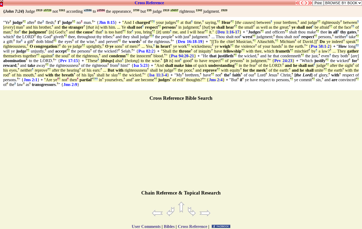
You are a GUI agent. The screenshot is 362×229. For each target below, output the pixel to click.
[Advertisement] (181, 148)
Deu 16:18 (187, 41)
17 (237, 32)
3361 (62, 10)
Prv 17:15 (69, 60)
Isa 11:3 (156, 75)
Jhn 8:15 (107, 22)
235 (149, 10)
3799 (136, 10)
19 (200, 41)
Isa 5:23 (141, 65)
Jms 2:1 (30, 79)
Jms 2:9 (70, 84)
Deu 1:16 (225, 32)
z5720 (47, 10)
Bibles (169, 226)
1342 (199, 10)
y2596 (101, 10)
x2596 (88, 10)
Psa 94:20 (179, 56)
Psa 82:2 (146, 51)
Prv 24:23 (283, 60)
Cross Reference (149, 3)
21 (192, 56)
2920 (224, 10)
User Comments (146, 226)
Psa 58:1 (318, 46)
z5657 (174, 10)
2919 (39, 10)
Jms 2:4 (216, 79)
